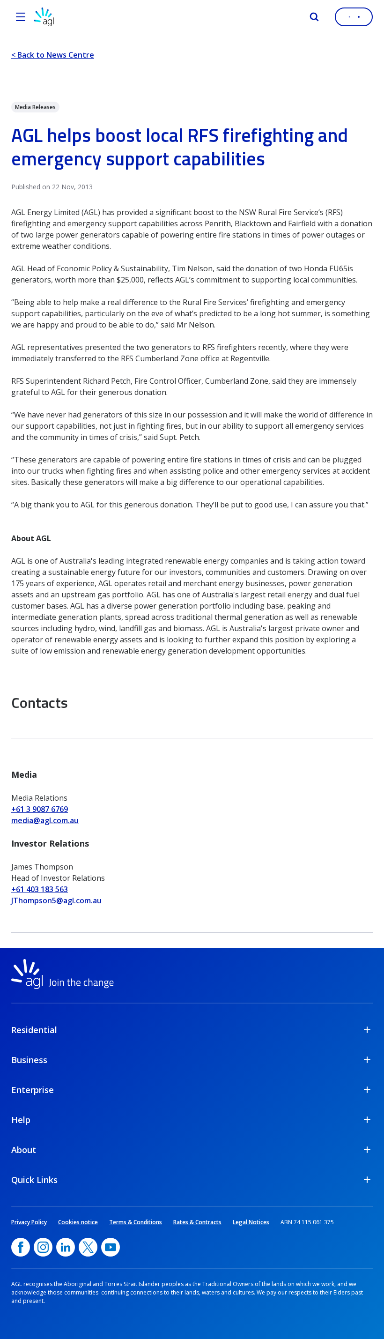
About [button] (23, 1149)
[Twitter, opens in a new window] (88, 1247)
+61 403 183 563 (39, 889)
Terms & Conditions (135, 1222)
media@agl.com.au (45, 820)
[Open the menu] (20, 16)
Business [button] (29, 1059)
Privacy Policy (29, 1222)
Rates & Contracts (197, 1222)
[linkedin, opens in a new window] (65, 1247)
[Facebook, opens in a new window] (20, 1247)
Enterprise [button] (32, 1089)
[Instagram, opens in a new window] (43, 1247)
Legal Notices (251, 1222)
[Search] (314, 17)
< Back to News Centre (52, 55)
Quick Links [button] (34, 1179)
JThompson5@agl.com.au (56, 900)
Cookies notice (78, 1222)
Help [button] (20, 1119)
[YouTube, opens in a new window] (110, 1247)
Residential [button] (34, 1029)
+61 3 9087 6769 (39, 809)
